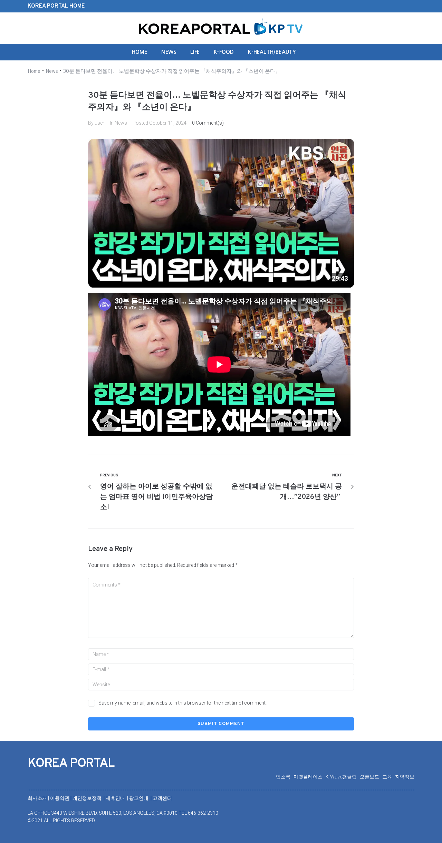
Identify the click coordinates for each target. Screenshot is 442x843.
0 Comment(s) (208, 123)
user (99, 123)
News (52, 71)
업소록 (285, 776)
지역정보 (404, 776)
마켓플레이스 (310, 776)
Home (34, 71)
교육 (388, 776)
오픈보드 (371, 776)
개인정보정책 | (89, 798)
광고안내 (139, 798)
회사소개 (37, 798)
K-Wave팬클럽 (343, 776)
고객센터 (162, 798)
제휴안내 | (117, 798)
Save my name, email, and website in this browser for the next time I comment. (182, 703)
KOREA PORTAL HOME (56, 6)
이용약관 (60, 798)
